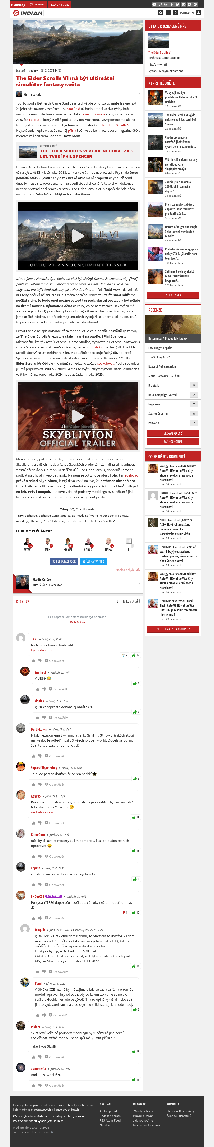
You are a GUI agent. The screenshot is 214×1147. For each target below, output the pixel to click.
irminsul (40, 672)
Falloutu (35, 119)
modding (22, 521)
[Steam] (189, 4)
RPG (46, 521)
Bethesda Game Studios (54, 515)
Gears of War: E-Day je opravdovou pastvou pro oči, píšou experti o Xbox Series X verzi (178, 553)
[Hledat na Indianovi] (160, 13)
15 (137, 655)
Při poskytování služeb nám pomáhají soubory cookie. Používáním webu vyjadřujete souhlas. (49, 1118)
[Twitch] (160, 4)
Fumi (38, 983)
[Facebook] (172, 4)
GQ (72, 509)
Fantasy (123, 515)
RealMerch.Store (59, 4)
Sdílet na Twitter (93, 561)
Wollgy (164, 466)
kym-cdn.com (41, 650)
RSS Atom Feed (110, 1120)
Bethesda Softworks (85, 515)
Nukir (163, 520)
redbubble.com (42, 812)
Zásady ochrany (143, 1111)
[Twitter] (177, 4)
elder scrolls (108, 515)
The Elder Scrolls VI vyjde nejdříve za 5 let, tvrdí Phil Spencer (86, 153)
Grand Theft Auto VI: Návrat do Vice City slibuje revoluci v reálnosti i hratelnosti (178, 473)
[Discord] (183, 4)
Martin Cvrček (32, 94)
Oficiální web (85, 509)
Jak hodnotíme (173, 441)
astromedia (38, 1068)
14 (137, 817)
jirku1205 (165, 546)
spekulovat (105, 363)
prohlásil (96, 347)
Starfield (73, 108)
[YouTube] (154, 4)
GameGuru (38, 834)
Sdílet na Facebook (64, 561)
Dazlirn (164, 493)
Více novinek (173, 294)
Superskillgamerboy (44, 767)
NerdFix (105, 1125)
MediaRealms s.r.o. (25, 1127)
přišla (72, 130)
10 (137, 912)
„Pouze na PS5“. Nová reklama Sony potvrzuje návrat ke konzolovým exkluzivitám (176, 526)
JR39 (34, 638)
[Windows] (165, 64)
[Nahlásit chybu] (52, 1132)
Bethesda (30, 515)
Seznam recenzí (173, 433)
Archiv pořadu (109, 1111)
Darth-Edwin (39, 729)
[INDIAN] (27, 12)
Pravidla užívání (143, 1116)
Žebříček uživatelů (179, 1116)
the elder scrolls (76, 521)
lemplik (40, 929)
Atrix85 (36, 796)
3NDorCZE (37, 896)
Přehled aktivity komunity (173, 628)
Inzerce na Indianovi (146, 1125)
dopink (39, 700)
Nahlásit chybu (126, 569)
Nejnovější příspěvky (180, 1111)
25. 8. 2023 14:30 (51, 70)
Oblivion (35, 521)
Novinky (33, 70)
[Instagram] (166, 4)
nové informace (93, 114)
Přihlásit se (77, 622)
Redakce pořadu (110, 1116)
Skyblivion (57, 521)
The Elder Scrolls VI (102, 521)
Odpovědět (56, 660)
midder (35, 1026)
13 (137, 850)
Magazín (21, 70)
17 (137, 1051)
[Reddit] (195, 4)
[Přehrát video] (78, 236)
